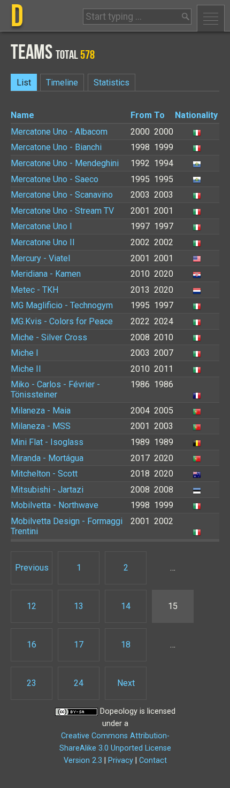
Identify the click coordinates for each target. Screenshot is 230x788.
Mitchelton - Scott (44, 474)
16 (31, 644)
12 (31, 606)
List (24, 82)
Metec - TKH (34, 290)
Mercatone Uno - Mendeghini (65, 163)
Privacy (120, 760)
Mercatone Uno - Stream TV (62, 211)
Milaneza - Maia (41, 410)
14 (126, 606)
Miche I (25, 353)
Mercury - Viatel (40, 258)
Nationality (196, 115)
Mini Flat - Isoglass (47, 442)
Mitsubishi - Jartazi (47, 490)
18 (126, 644)
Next (126, 683)
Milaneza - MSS (41, 426)
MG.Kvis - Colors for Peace (62, 321)
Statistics (111, 82)
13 (78, 606)
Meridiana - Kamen (46, 274)
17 (78, 644)
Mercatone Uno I (41, 226)
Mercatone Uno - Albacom (59, 132)
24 (78, 683)
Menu (211, 18)
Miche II (26, 369)
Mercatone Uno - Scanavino (62, 195)
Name (22, 115)
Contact (153, 760)
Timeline (62, 82)
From (141, 115)
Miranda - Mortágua (47, 458)
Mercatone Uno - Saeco (54, 179)
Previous (32, 568)
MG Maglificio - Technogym (62, 305)
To (159, 115)
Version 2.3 (83, 760)
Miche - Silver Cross (49, 337)
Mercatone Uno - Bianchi (56, 147)
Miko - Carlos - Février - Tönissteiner (55, 389)
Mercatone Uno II (43, 242)
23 (31, 683)
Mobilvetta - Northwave (54, 505)
